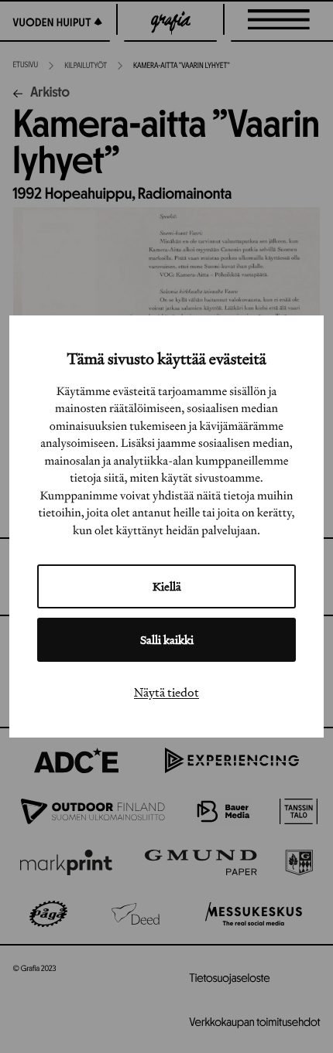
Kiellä (167, 586)
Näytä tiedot (166, 691)
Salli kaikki (167, 640)
